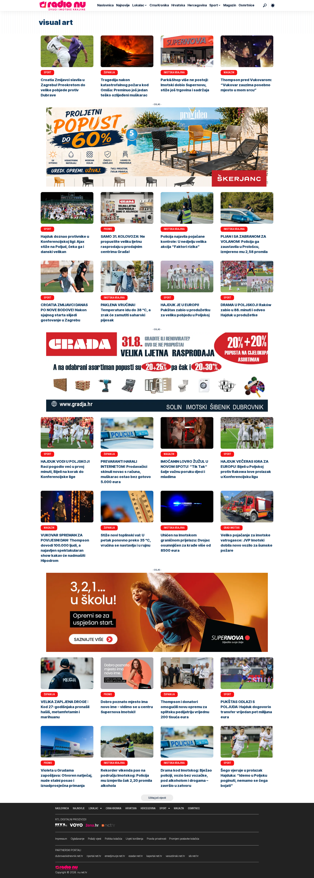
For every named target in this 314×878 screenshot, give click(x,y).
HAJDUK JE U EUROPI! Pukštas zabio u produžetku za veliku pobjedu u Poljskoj (185, 310)
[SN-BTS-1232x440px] (157, 612)
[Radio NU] (62, 5)
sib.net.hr (194, 855)
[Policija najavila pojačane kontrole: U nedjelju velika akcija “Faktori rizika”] (187, 208)
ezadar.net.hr (136, 855)
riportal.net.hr (94, 855)
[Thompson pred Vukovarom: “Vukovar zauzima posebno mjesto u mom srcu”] (247, 51)
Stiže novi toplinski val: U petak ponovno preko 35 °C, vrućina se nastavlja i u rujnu (126, 540)
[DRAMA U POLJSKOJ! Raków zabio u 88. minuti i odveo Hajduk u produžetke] (247, 276)
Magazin (229, 72)
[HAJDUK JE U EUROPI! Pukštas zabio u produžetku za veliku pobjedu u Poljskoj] (187, 276)
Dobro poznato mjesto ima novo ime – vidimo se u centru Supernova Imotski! (127, 707)
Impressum (61, 838)
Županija (109, 72)
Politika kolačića (113, 838)
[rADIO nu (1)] (157, 372)
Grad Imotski (232, 527)
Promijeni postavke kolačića (184, 838)
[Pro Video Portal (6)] (157, 146)
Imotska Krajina (174, 72)
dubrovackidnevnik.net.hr (69, 855)
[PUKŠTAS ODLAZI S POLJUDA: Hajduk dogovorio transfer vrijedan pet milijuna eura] (247, 673)
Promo (108, 229)
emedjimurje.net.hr (115, 855)
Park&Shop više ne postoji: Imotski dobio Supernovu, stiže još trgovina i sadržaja (185, 85)
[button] (265, 5)
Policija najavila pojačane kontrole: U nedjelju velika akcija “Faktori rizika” (183, 241)
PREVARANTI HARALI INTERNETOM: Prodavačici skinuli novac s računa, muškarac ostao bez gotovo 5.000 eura (126, 471)
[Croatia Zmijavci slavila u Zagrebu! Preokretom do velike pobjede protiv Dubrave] (67, 51)
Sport (47, 72)
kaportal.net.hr (154, 855)
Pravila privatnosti (156, 838)
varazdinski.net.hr (175, 855)
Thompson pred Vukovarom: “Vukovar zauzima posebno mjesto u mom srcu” (246, 85)
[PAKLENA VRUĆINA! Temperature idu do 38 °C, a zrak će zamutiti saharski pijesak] (127, 276)
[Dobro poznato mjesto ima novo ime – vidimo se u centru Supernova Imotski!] (127, 673)
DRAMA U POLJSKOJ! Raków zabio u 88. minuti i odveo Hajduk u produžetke (246, 310)
